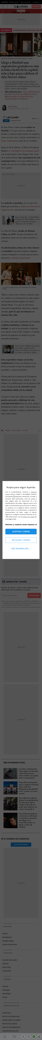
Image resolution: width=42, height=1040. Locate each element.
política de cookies (29, 517)
